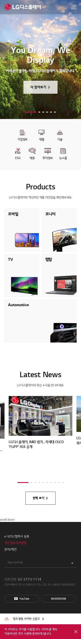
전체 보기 (38, 498)
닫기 (76, 631)
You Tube (22, 598)
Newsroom (58, 598)
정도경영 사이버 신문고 (26, 618)
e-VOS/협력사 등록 (16, 536)
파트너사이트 (15, 562)
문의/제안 (10, 549)
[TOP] (72, 513)
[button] (30, 112)
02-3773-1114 (29, 579)
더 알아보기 (38, 87)
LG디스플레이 (22, 7)
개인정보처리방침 (15, 543)
